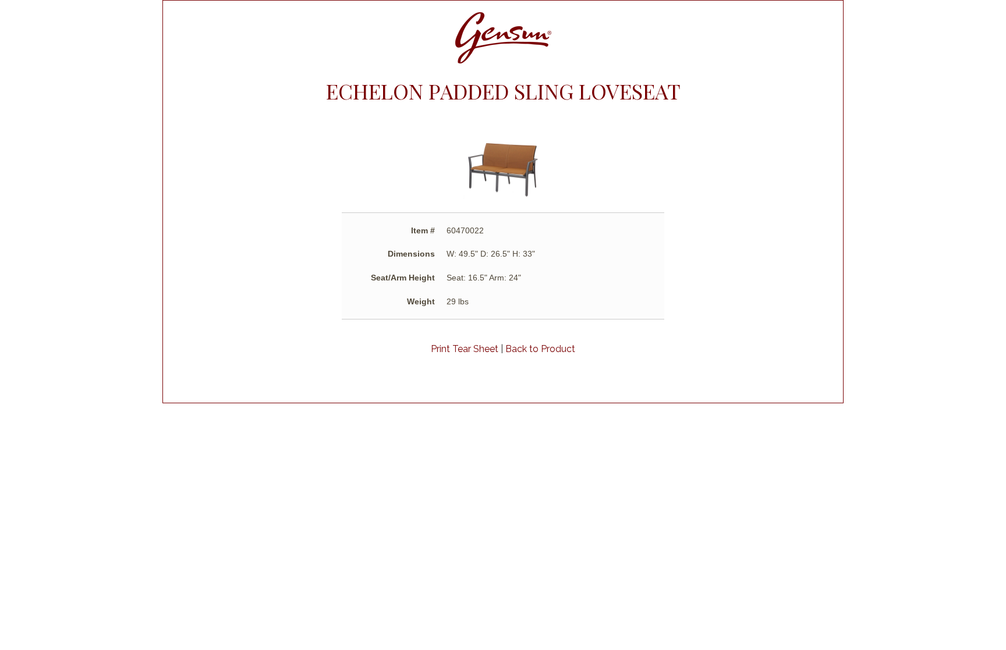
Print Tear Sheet (464, 348)
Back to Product (540, 348)
